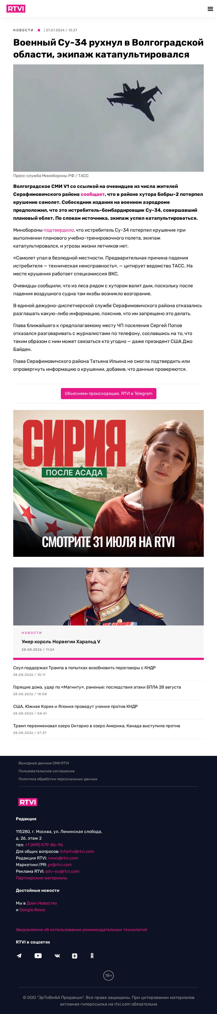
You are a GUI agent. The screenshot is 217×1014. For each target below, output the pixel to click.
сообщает (93, 194)
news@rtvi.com (63, 858)
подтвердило (59, 230)
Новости (23, 30)
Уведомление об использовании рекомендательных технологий (81, 929)
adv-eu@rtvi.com (62, 871)
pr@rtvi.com (60, 864)
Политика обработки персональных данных (58, 779)
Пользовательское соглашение (47, 771)
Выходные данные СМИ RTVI (44, 763)
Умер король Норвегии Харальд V (61, 642)
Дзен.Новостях (42, 903)
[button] (211, 8)
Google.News (32, 909)
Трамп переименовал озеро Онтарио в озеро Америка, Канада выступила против (96, 725)
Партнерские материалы (41, 877)
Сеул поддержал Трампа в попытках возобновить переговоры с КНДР (84, 667)
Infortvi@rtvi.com (77, 851)
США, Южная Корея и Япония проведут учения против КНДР (75, 706)
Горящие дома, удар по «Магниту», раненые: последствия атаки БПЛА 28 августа (97, 687)
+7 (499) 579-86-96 (44, 844)
